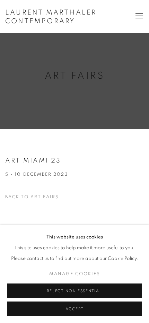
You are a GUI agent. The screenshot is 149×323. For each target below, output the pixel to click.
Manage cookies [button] (74, 274)
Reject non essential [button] (74, 291)
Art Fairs (74, 76)
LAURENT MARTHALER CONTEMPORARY (51, 17)
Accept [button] (74, 309)
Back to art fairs (32, 197)
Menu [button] (138, 16)
